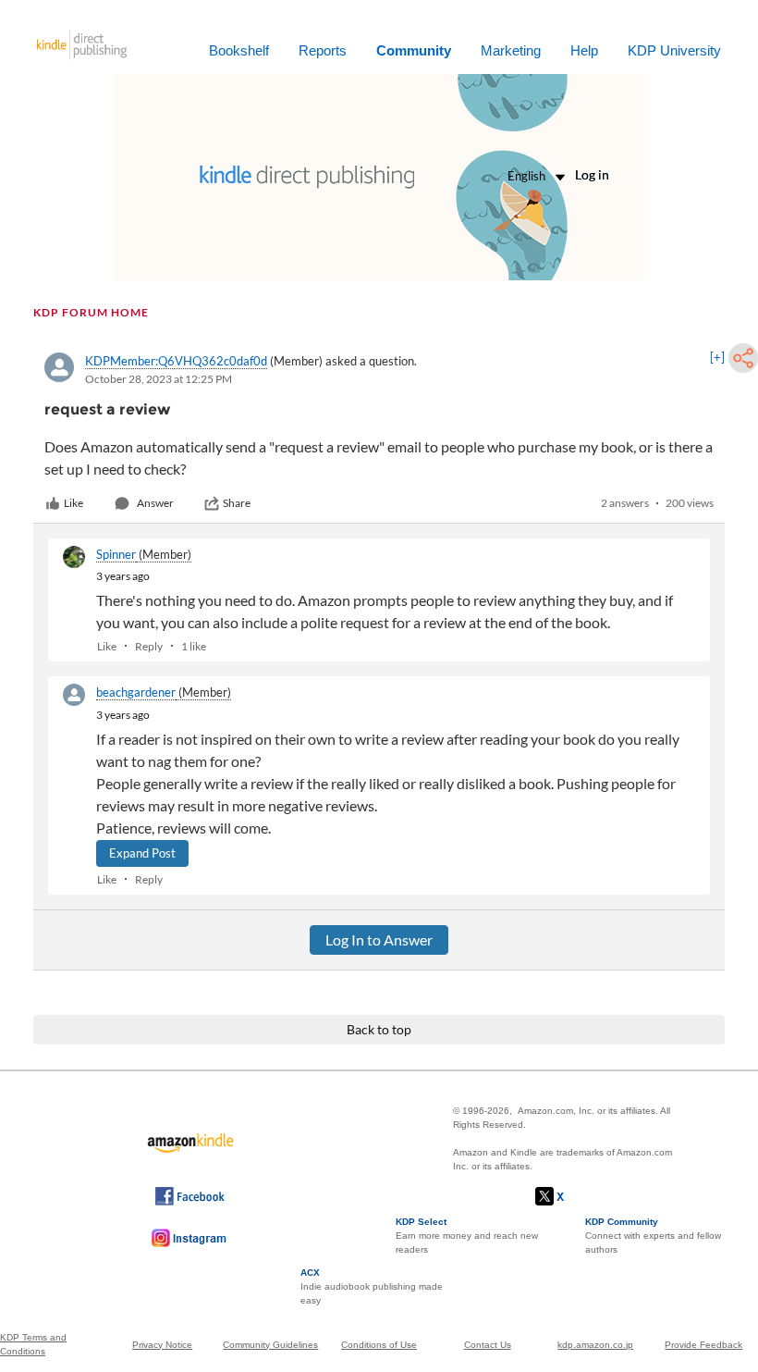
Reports (323, 50)
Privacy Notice (162, 1345)
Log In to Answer (379, 939)
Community (413, 50)
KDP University (674, 50)
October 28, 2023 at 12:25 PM (158, 379)
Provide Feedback (703, 1345)
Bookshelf (239, 50)
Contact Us (487, 1345)
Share (237, 503)
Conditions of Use (379, 1345)
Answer (155, 503)
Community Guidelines (270, 1345)
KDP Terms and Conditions (33, 1344)
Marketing (511, 50)
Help (584, 50)
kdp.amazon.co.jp (595, 1345)
